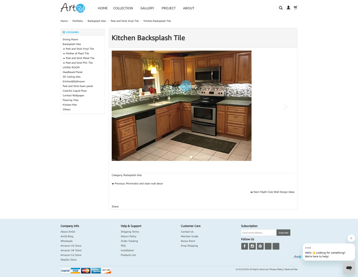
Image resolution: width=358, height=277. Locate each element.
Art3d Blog (67, 236)
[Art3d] (73, 7)
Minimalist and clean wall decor (144, 183)
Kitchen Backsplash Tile (157, 21)
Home (103, 8)
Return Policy (128, 236)
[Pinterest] (260, 246)
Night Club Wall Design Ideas (277, 192)
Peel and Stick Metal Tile (79, 58)
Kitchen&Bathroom (74, 81)
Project (169, 8)
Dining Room (70, 39)
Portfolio (78, 21)
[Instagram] (252, 246)
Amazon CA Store (71, 255)
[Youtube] (268, 246)
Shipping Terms (130, 231)
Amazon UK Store (71, 250)
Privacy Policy (276, 269)
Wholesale (67, 241)
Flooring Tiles (70, 100)
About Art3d (68, 231)
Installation (127, 250)
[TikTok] (276, 246)
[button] (121, 106)
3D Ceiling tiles (72, 76)
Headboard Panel (72, 72)
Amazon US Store (71, 245)
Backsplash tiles (97, 21)
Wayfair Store (68, 259)
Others (66, 109)
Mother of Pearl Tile (77, 53)
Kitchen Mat (70, 104)
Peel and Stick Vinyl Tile (125, 21)
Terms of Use (291, 269)
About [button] (188, 8)
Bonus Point (188, 241)
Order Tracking (129, 241)
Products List (128, 255)
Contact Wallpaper (73, 95)
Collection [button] (123, 8)
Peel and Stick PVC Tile (79, 62)
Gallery (147, 8)
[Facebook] (244, 246)
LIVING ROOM (71, 67)
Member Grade (189, 236)
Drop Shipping (189, 245)
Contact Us (187, 231)
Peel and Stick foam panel (78, 86)
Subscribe (283, 232)
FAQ (123, 245)
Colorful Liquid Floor (75, 90)
